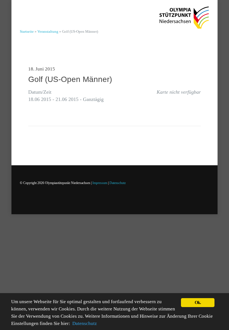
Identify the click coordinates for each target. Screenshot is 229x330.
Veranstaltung (47, 31)
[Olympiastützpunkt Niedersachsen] (184, 14)
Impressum (99, 183)
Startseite (27, 31)
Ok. (198, 302)
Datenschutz (117, 183)
